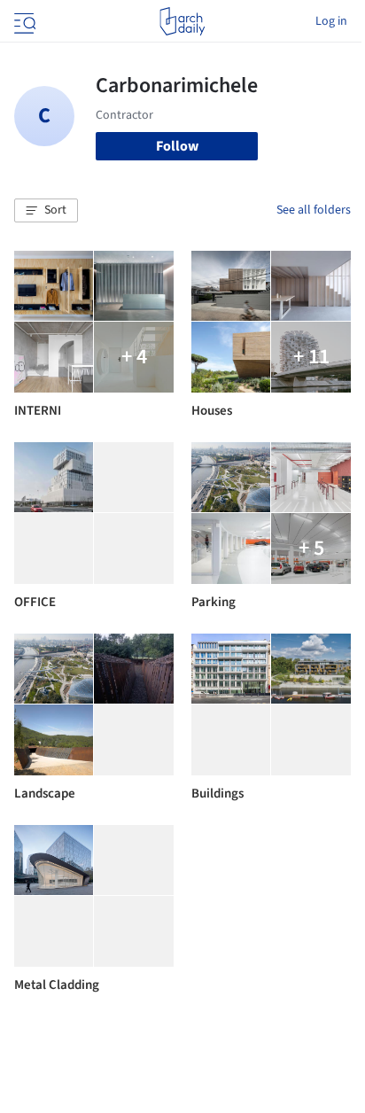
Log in (331, 21)
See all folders (313, 210)
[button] (46, 210)
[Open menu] (23, 21)
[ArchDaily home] (182, 21)
